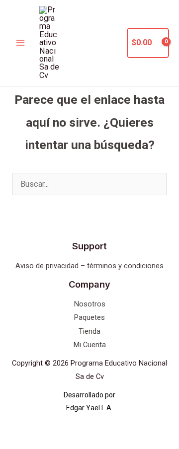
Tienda (89, 331)
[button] (113, 43)
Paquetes (89, 317)
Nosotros (89, 303)
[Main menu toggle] (20, 43)
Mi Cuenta (90, 344)
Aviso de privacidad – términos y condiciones (89, 265)
